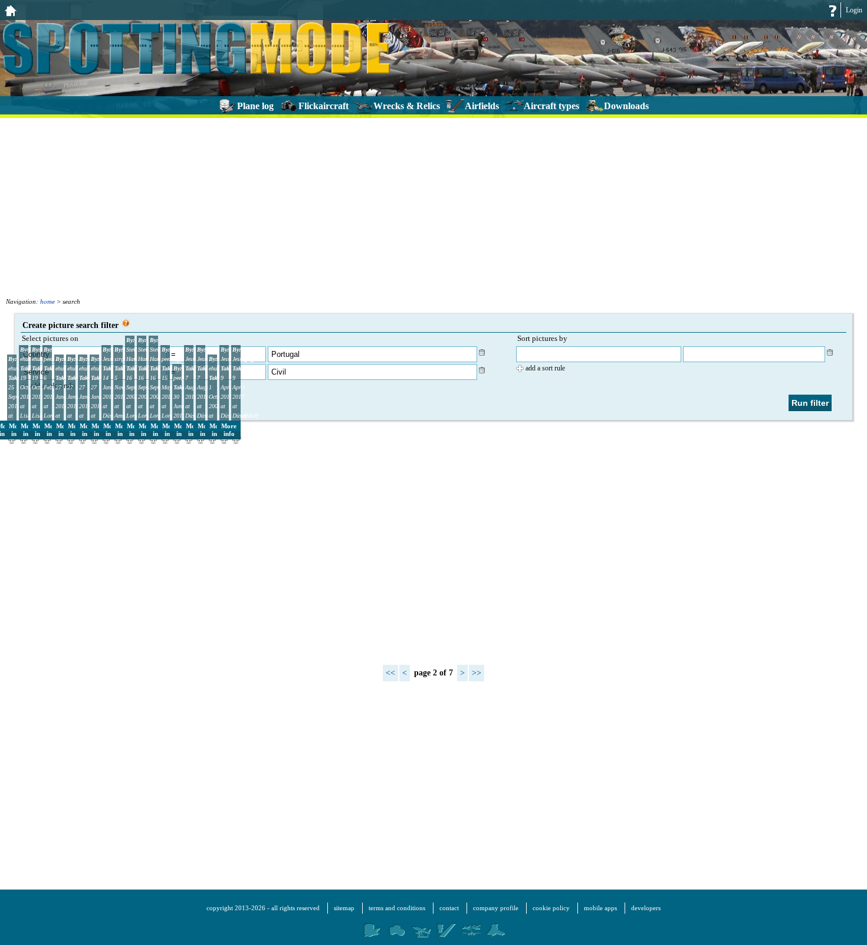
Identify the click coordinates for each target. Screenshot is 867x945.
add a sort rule (545, 368)
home (47, 301)
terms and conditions (397, 907)
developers (646, 907)
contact (449, 907)
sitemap (344, 907)
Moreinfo (229, 429)
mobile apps (600, 907)
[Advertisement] (433, 206)
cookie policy (551, 907)
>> (476, 672)
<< (390, 672)
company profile (495, 907)
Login (854, 10)
